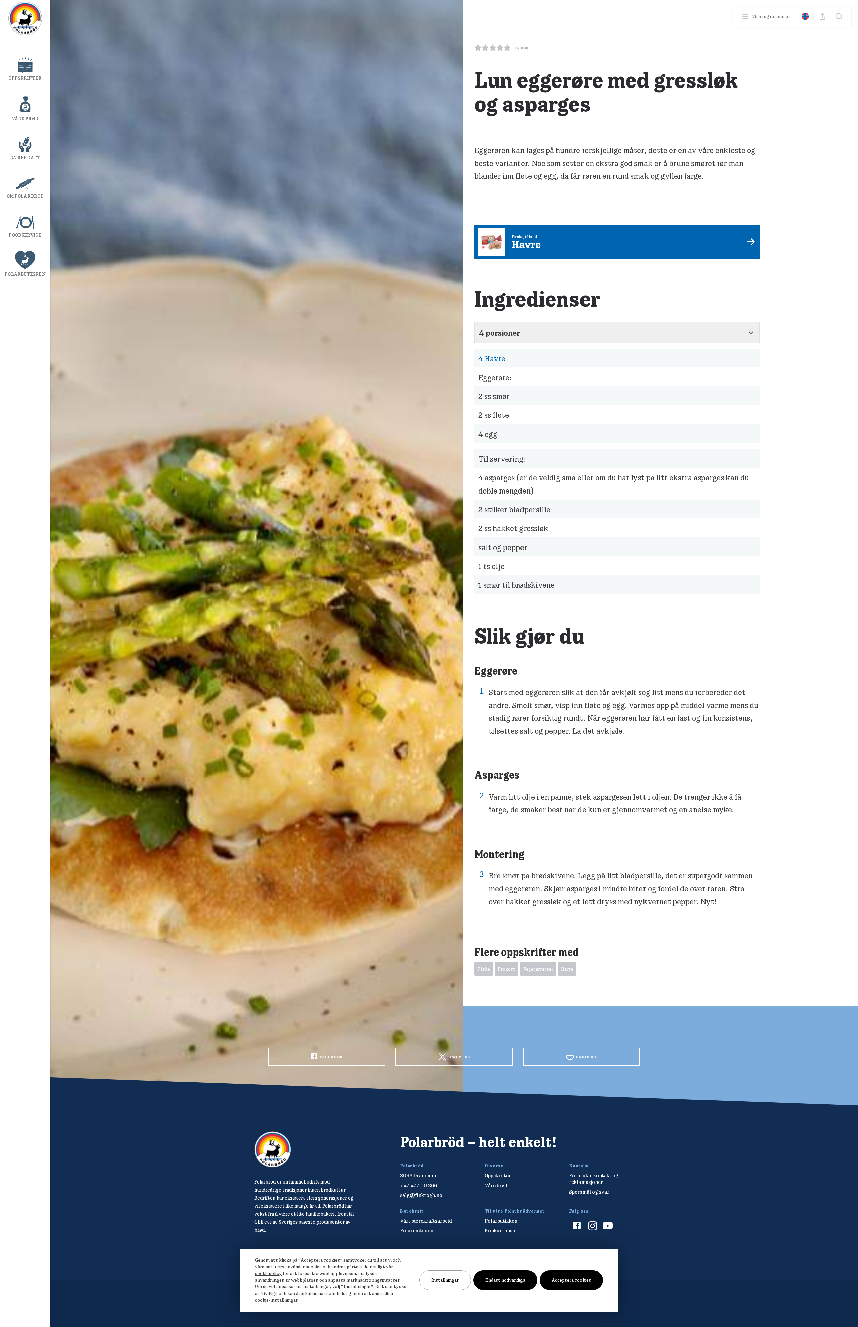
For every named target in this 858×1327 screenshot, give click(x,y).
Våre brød (25, 119)
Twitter (459, 1056)
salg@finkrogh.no (421, 1195)
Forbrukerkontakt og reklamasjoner (593, 1178)
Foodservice (25, 235)
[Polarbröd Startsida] (272, 1149)
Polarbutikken (25, 274)
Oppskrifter (25, 78)
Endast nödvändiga (505, 1280)
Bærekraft (25, 158)
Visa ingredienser (771, 16)
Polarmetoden (416, 1230)
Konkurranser (501, 1230)
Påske (483, 969)
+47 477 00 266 (418, 1185)
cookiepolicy (268, 1273)
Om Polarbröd (25, 196)
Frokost (506, 969)
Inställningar (445, 1280)
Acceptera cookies (571, 1280)
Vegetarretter (538, 969)
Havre (491, 358)
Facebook (331, 1056)
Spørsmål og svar (589, 1192)
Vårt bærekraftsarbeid (426, 1221)
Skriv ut (586, 1056)
